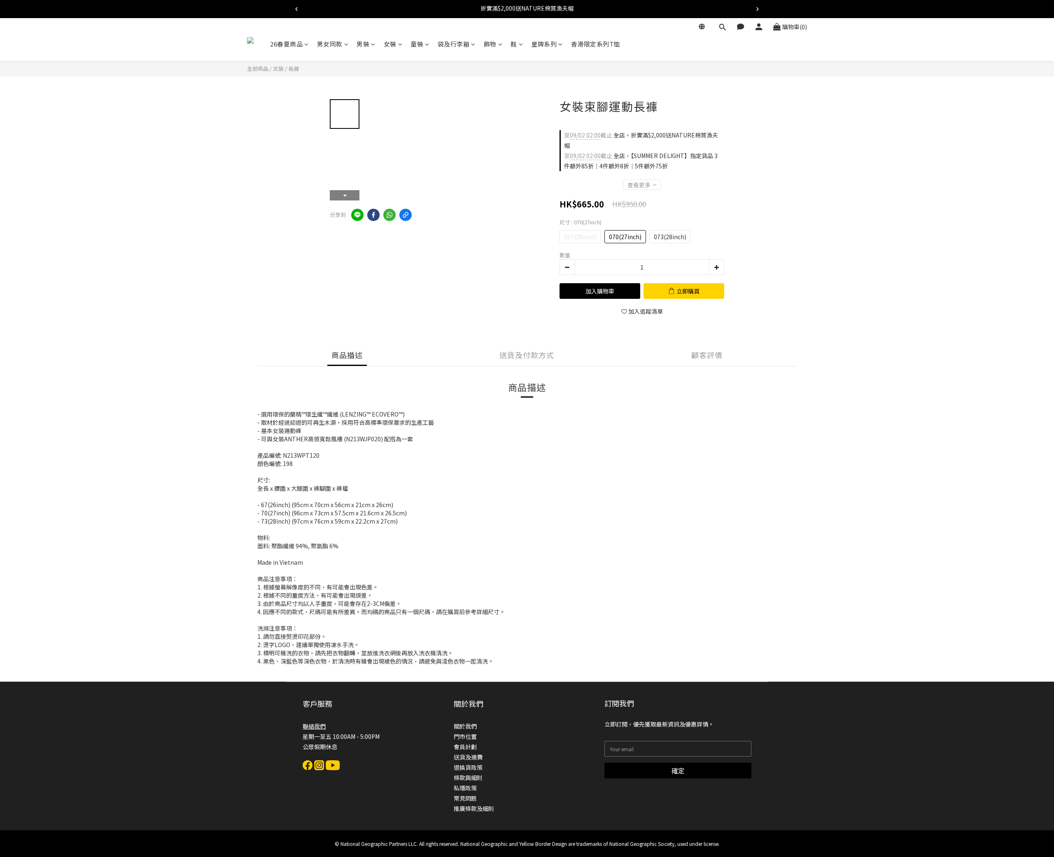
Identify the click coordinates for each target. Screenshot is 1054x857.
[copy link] (405, 215)
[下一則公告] (757, 9)
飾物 (490, 44)
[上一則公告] (296, 9)
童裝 (416, 44)
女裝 (390, 44)
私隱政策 (465, 788)
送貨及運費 (468, 757)
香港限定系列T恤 (595, 44)
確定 (678, 770)
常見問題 (465, 798)
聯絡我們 (314, 726)
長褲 (293, 68)
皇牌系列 (544, 44)
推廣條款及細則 (474, 808)
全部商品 (257, 68)
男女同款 (330, 44)
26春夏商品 (286, 44)
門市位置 (465, 736)
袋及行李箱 (454, 44)
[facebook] (373, 215)
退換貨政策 (468, 767)
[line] (357, 215)
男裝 (363, 44)
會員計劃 (465, 747)
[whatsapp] (389, 215)
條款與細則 (468, 777)
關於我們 (465, 726)
